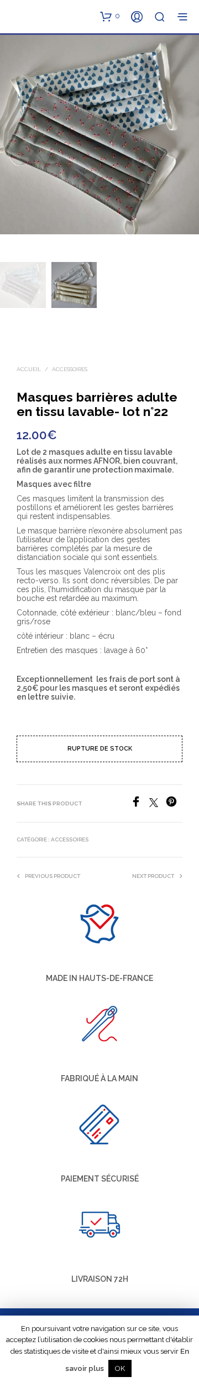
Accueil (29, 369)
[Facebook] (139, 804)
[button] (110, 16)
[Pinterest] (174, 804)
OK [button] (120, 1368)
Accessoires (69, 369)
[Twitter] (157, 804)
